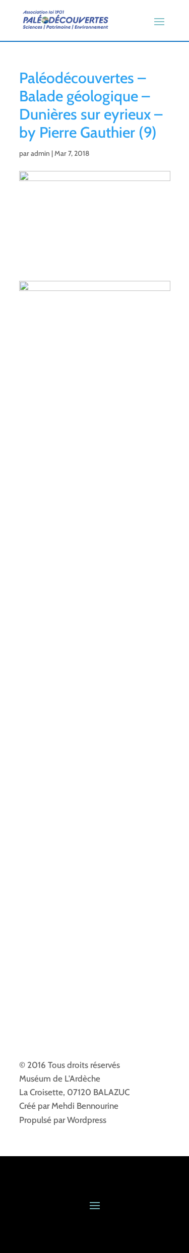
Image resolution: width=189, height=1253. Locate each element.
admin (40, 153)
